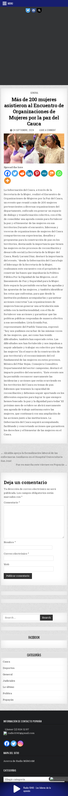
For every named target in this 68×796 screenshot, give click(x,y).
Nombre (10, 542)
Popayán (8, 699)
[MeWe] (44, 173)
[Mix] (51, 173)
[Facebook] (33, 10)
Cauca (6, 661)
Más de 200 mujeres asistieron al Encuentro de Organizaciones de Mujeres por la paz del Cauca (34, 111)
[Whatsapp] (59, 173)
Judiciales (9, 680)
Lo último (8, 687)
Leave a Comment (47, 130)
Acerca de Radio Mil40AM (19, 761)
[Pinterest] (37, 173)
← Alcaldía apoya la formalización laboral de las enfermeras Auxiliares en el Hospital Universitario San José (32, 457)
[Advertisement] (34, 49)
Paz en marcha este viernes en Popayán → (41, 464)
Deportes (9, 668)
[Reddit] (22, 173)
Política (7, 693)
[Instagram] (20, 744)
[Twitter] (28, 10)
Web (6, 564)
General (34, 92)
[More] (7, 180)
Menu (10, 3)
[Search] (39, 10)
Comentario (12, 502)
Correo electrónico (16, 553)
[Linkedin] (29, 173)
